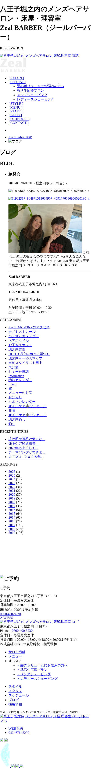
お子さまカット (20, 345)
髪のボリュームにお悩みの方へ (40, 86)
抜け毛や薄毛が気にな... (26, 439)
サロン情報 (16, 652)
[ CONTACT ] (18, 123)
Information (16, 376)
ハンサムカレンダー (23, 336)
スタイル (15, 686)
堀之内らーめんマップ (25, 358)
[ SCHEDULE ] (19, 119)
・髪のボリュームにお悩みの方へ (42, 665)
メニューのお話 (20, 392)
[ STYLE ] (15, 103)
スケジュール (18, 695)
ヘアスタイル (18, 340)
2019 (11, 498)
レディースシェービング (35, 99)
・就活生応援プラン (32, 669)
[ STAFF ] (15, 111)
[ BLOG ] (15, 115)
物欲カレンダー (20, 380)
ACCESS (6, 618)
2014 (11, 517)
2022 (11, 487)
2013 (11, 521)
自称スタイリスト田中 (25, 363)
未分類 (13, 367)
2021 (11, 490)
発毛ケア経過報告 (23, 443)
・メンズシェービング (34, 674)
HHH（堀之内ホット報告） (29, 354)
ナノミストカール (22, 331)
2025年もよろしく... (23, 448)
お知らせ (15, 397)
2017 (11, 506)
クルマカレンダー (22, 401)
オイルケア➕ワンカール (27, 406)
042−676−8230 (18, 732)
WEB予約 (15, 728)
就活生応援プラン (30, 90)
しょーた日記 (18, 372)
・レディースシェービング (37, 678)
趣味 (11, 410)
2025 (11, 475)
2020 (11, 494)
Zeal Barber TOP (20, 137)
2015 (11, 513)
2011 (11, 529)
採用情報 (15, 704)
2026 (11, 471)
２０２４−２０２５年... (25, 457)
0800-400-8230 (10, 614)
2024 (11, 479)
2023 (11, 483)
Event (12, 384)
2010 (11, 532)
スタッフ (15, 691)
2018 (11, 502)
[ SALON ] (16, 78)
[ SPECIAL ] (17, 82)
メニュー (15, 656)
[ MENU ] (15, 107)
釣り (11, 424)
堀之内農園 (16, 349)
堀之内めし (16, 419)
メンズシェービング (32, 95)
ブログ (13, 700)
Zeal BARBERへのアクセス (29, 327)
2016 (11, 510)
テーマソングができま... (26, 452)
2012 (11, 525)
